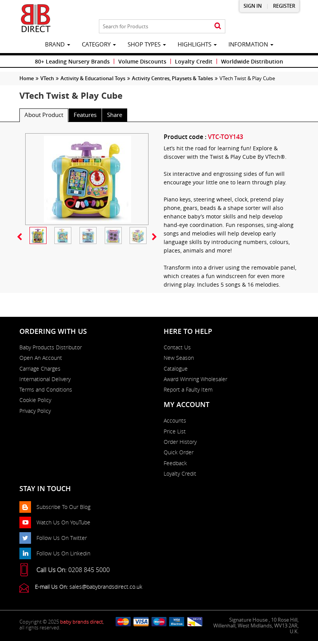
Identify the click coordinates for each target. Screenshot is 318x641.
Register (284, 6)
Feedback (175, 463)
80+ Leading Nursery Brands (72, 61)
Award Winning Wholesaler (195, 379)
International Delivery (45, 379)
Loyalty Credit (194, 61)
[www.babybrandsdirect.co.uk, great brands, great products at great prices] (35, 18)
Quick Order (179, 452)
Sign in (253, 6)
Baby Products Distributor (50, 347)
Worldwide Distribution (252, 61)
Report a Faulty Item (188, 390)
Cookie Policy (35, 400)
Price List (175, 431)
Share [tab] (114, 115)
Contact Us (177, 347)
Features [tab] (85, 115)
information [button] (249, 44)
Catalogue (176, 369)
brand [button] (55, 44)
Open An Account (40, 358)
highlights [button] (195, 44)
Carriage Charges (39, 369)
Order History (180, 442)
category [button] (97, 44)
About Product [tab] (43, 115)
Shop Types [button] (145, 44)
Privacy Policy (35, 411)
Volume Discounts (142, 61)
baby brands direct (81, 621)
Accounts (175, 421)
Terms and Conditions (45, 390)
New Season (179, 358)
